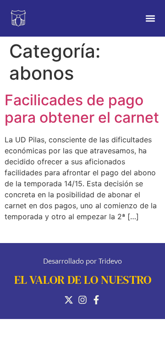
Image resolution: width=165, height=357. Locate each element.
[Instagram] (82, 299)
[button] (150, 18)
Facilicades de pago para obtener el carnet (82, 108)
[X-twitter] (68, 299)
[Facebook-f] (96, 299)
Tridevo (110, 261)
